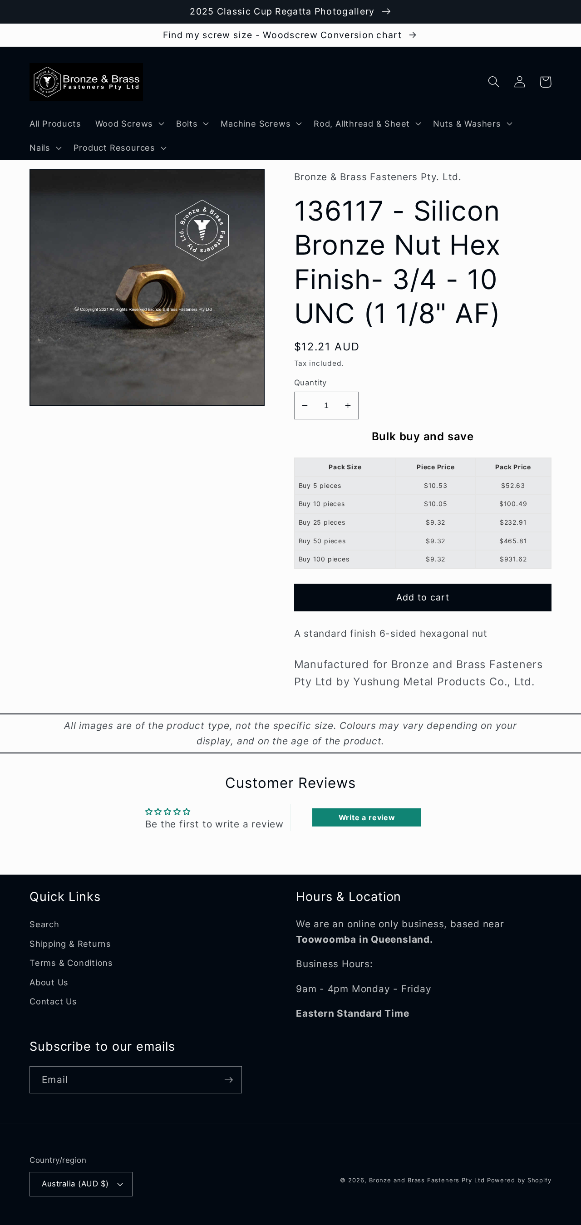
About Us (49, 982)
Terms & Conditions (71, 963)
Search (44, 924)
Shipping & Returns (70, 944)
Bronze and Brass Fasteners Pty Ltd (427, 1180)
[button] (128, 123)
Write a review (367, 817)
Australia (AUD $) (75, 1183)
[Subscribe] (228, 1080)
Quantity (310, 382)
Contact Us (53, 1001)
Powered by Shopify (519, 1180)
